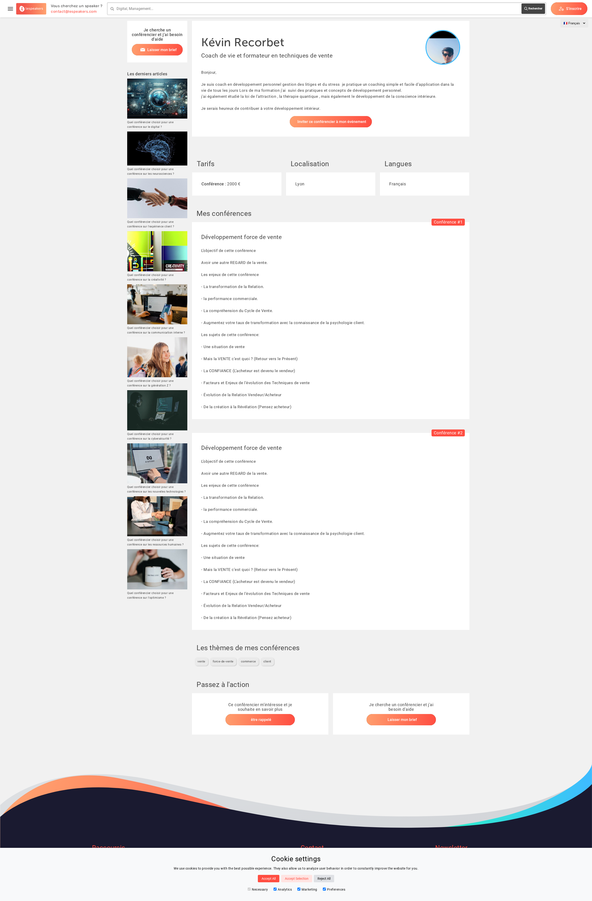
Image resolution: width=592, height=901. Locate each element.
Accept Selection (296, 878)
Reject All (324, 878)
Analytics (285, 889)
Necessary (260, 889)
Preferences (336, 889)
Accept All (269, 878)
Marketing (309, 889)
